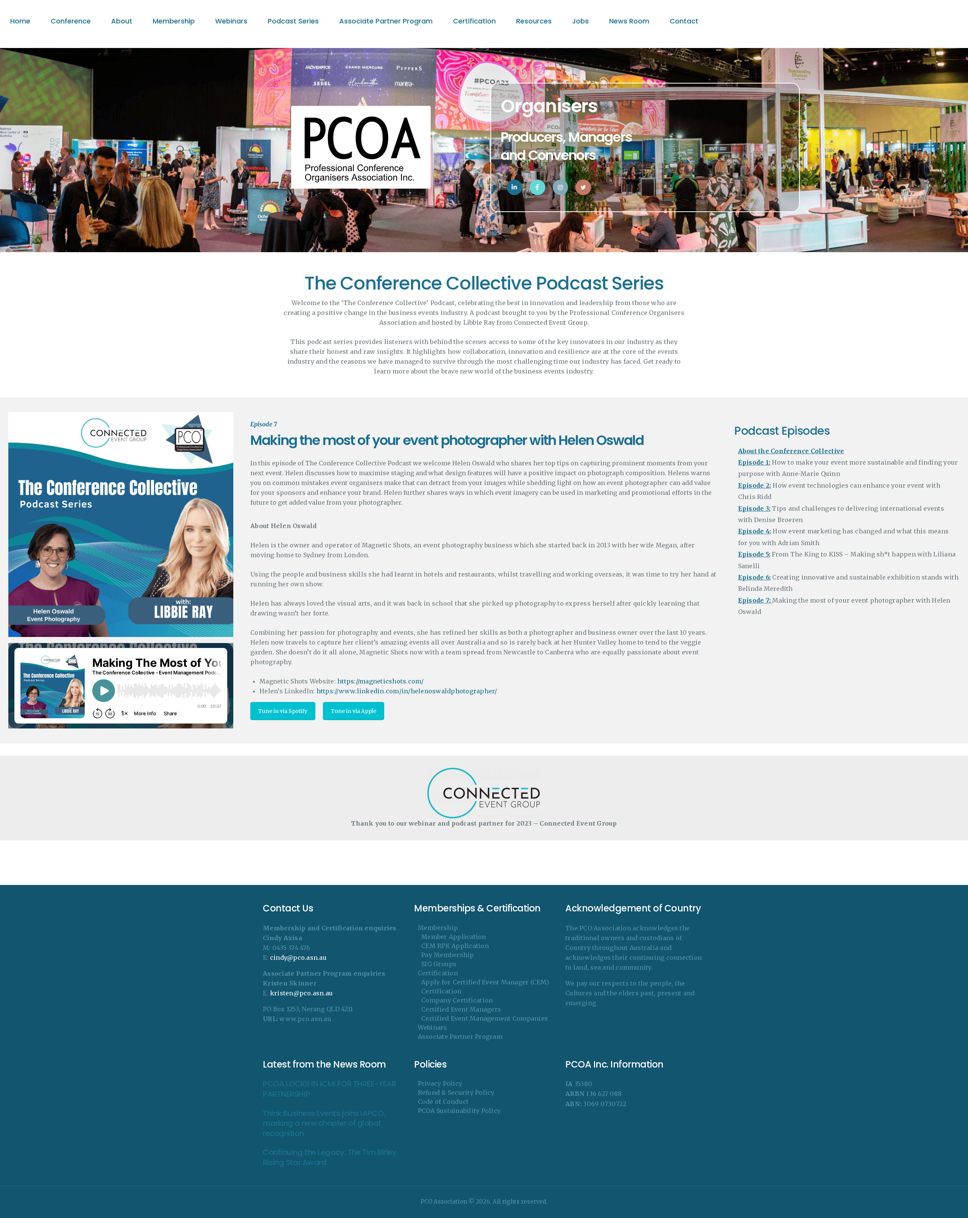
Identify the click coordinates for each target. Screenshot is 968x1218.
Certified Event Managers (461, 1009)
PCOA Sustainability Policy (459, 1110)
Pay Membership (447, 955)
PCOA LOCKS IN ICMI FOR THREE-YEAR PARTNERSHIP (329, 1089)
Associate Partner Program (460, 1036)
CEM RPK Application (455, 946)
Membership (438, 927)
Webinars (432, 1027)
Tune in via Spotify (282, 711)
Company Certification (457, 1000)
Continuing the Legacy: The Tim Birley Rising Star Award (329, 1157)
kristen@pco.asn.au (301, 993)
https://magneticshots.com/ (380, 681)
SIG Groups (439, 964)
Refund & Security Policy (456, 1092)
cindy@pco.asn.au (298, 957)
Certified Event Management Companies (484, 1018)
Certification (438, 973)
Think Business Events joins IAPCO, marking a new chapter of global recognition (324, 1123)
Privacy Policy (440, 1083)
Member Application (453, 937)
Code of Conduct (443, 1101)
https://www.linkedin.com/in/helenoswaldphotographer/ (406, 691)
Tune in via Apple (353, 711)
